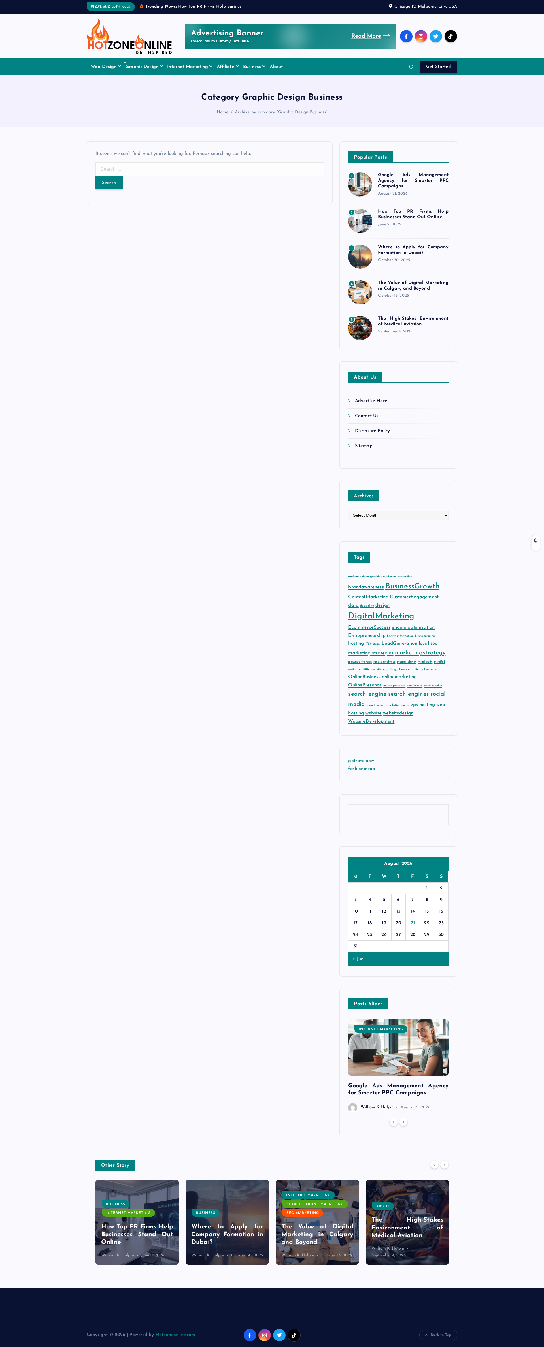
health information (400, 636)
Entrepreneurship (367, 635)
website (374, 713)
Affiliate (225, 67)
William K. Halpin (377, 1107)
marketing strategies (370, 653)
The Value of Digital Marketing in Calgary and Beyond (227, 1235)
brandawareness (366, 587)
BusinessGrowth (412, 587)
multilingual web (395, 669)
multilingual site (370, 669)
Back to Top (441, 1335)
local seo (428, 643)
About (276, 67)
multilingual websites (422, 669)
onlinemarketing (399, 677)
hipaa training (425, 636)
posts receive (433, 685)
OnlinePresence (365, 685)
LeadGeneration (399, 643)
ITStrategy (373, 644)
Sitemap (363, 446)
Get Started (438, 67)
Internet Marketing (187, 67)
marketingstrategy (420, 653)
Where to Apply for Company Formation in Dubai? (137, 1235)
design (382, 605)
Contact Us (367, 416)
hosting (356, 643)
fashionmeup (361, 769)
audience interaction (397, 576)
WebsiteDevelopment (371, 721)
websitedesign (398, 713)
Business (252, 67)
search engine (367, 694)
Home (223, 112)
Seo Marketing (212, 1213)
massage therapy (360, 662)
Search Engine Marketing (225, 1204)
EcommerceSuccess (369, 627)
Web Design (104, 67)
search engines (408, 694)
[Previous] (393, 1122)
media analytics (384, 662)
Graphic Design (142, 67)
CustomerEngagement (414, 597)
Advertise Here (371, 401)
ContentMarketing (368, 597)
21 (413, 923)
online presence (394, 685)
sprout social (375, 705)
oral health (414, 685)
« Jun (358, 959)
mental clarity (406, 662)
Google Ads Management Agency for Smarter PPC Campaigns (413, 181)
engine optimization (413, 627)
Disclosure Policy (372, 431)
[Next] (403, 1122)
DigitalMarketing (381, 616)
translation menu (397, 705)
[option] (398, 1065)
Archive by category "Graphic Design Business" (281, 112)
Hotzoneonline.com (175, 1335)
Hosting (385, 1205)
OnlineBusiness (364, 677)
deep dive (367, 605)
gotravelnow (361, 761)
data (353, 605)
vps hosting (423, 704)
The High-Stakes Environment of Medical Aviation (317, 1228)
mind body (425, 662)
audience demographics (364, 576)
